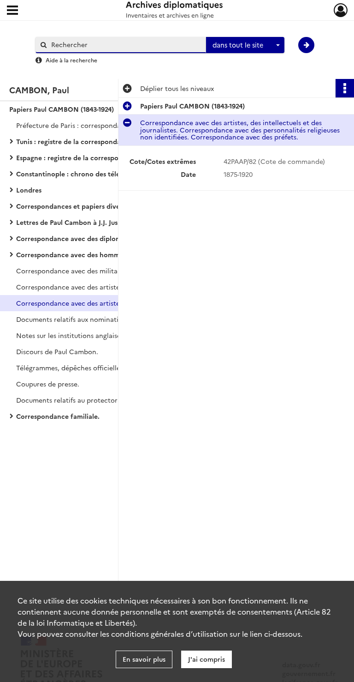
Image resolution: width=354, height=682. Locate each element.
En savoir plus (144, 659)
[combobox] (245, 45)
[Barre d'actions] (345, 88)
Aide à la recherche (71, 60)
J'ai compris (206, 659)
